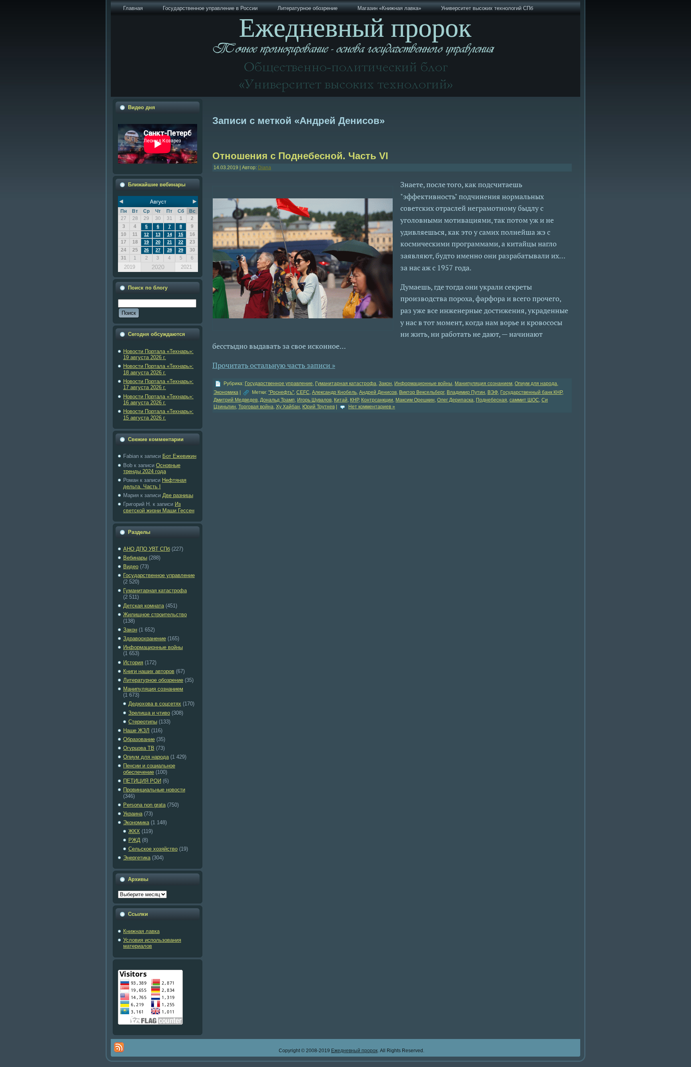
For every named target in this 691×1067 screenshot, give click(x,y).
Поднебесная (491, 400)
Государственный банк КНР (531, 392)
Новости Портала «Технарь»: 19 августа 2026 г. (158, 354)
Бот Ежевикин (179, 456)
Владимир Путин (466, 392)
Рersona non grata (144, 805)
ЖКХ (134, 831)
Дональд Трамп (277, 400)
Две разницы (177, 495)
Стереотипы (142, 722)
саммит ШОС (524, 400)
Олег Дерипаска (455, 400)
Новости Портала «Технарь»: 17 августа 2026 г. (158, 384)
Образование (139, 739)
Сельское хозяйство (153, 849)
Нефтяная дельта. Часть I (154, 483)
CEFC (303, 392)
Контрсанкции (377, 400)
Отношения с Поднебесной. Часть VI (300, 155)
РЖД (134, 840)
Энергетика (136, 858)
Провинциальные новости (154, 790)
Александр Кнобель (334, 392)
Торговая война (256, 407)
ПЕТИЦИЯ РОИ (142, 781)
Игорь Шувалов (314, 400)
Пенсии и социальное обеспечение (149, 769)
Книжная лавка (141, 931)
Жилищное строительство (155, 614)
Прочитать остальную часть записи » (273, 365)
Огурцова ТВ (138, 748)
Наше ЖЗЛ (136, 730)
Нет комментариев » (371, 407)
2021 (186, 267)
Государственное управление (159, 575)
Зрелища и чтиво (149, 713)
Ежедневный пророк (354, 1050)
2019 (129, 267)
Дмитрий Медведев (236, 400)
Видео (130, 566)
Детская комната (143, 606)
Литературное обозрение (153, 680)
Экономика (136, 822)
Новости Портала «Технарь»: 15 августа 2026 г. (158, 414)
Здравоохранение (144, 638)
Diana (264, 167)
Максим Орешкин (415, 400)
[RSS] (119, 1047)
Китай (340, 400)
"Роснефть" (281, 392)
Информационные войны (153, 647)
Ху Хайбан (288, 407)
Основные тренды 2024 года (151, 468)
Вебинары (135, 558)
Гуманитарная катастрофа (155, 590)
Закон (130, 630)
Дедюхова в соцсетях (154, 704)
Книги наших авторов (148, 671)
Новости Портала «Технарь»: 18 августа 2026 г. (158, 369)
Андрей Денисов (378, 392)
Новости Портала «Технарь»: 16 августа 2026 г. (158, 400)
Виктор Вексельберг (421, 392)
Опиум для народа (146, 757)
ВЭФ (492, 392)
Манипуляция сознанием (153, 689)
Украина (132, 814)
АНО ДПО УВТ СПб (146, 549)
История (133, 662)
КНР (354, 400)
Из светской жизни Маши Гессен (158, 507)
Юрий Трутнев (318, 407)
